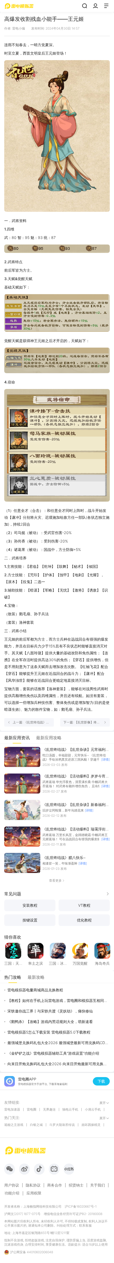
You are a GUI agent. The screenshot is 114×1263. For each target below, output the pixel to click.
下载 (101, 1081)
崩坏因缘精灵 (90, 1125)
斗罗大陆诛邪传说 (62, 1125)
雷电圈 (31, 1109)
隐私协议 (33, 1185)
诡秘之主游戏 (13, 1125)
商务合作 (54, 1185)
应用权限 (34, 1193)
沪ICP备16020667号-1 (81, 1206)
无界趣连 (49, 1109)
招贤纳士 (76, 1185)
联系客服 (85, 1225)
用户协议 (11, 1185)
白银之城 (36, 1125)
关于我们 (97, 1185)
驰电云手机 (70, 1109)
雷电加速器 (12, 1109)
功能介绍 (12, 1193)
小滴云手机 (93, 1109)
